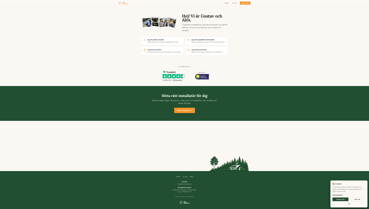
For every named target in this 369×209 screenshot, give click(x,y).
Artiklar (226, 3)
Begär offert (245, 3)
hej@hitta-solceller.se (184, 184)
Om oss (234, 3)
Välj (349, 203)
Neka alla (357, 199)
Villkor (191, 176)
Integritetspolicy (337, 195)
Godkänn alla (340, 199)
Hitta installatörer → (184, 110)
